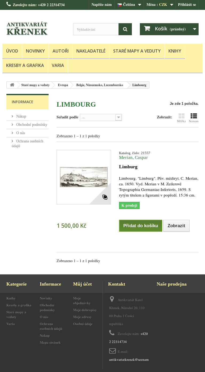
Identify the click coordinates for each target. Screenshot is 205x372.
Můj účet (82, 284)
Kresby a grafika (25, 65)
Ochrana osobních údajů (51, 326)
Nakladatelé (90, 51)
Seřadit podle (67, 116)
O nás (20, 133)
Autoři (61, 51)
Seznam (194, 121)
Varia (58, 65)
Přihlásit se (187, 4)
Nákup (20, 116)
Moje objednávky (82, 300)
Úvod (12, 51)
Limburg (128, 166)
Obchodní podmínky (31, 125)
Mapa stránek (50, 342)
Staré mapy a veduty (137, 51)
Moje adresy (82, 316)
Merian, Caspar (133, 157)
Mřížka (181, 121)
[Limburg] (83, 177)
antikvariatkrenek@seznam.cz (131, 359)
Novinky (35, 51)
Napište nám (102, 4)
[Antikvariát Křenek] (35, 29)
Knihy (174, 51)
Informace (22, 101)
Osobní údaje (83, 323)
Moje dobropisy (85, 309)
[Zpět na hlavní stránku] (12, 85)
